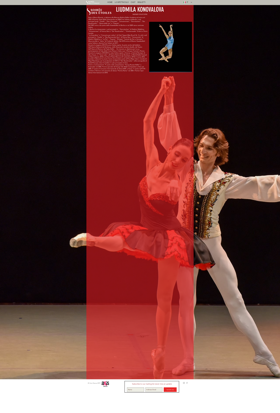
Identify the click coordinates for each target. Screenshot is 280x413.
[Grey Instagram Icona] (184, 383)
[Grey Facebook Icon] (187, 383)
